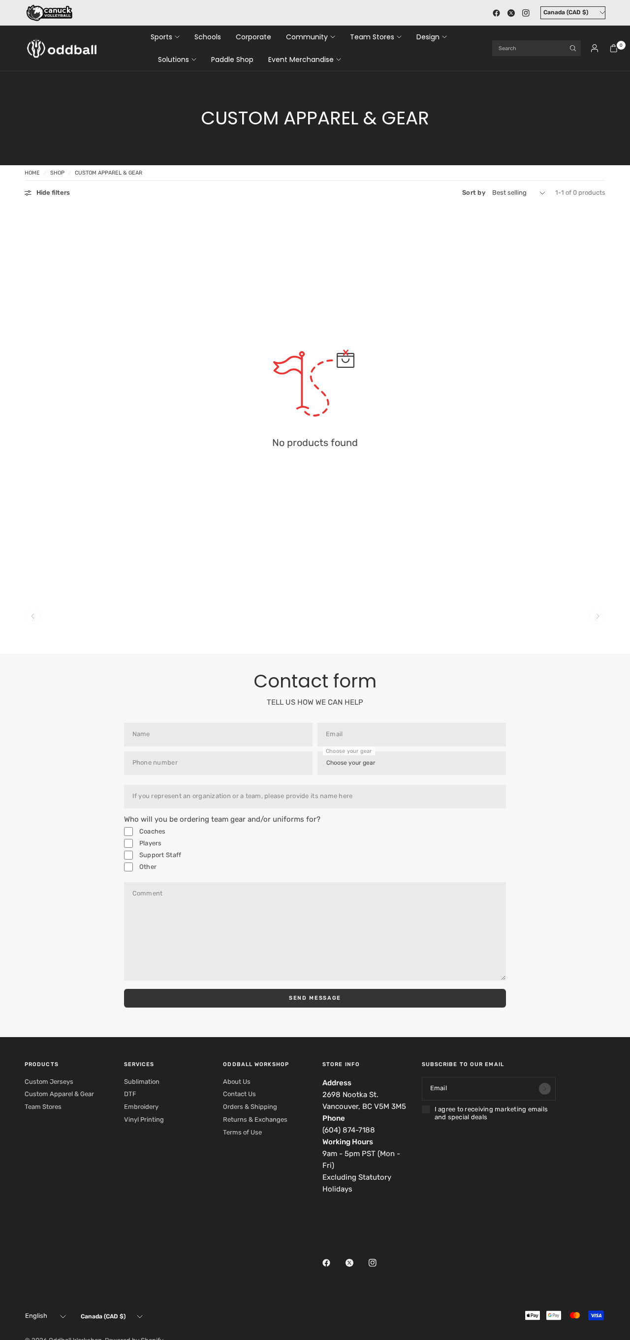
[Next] (597, 616)
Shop (57, 173)
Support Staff (160, 855)
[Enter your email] (545, 1089)
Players (150, 843)
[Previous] (32, 616)
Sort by (473, 192)
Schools (207, 37)
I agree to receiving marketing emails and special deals (491, 1113)
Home (32, 173)
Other (147, 866)
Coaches (152, 831)
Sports (161, 37)
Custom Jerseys (49, 1081)
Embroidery (141, 1106)
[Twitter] (511, 12)
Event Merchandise (301, 59)
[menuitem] (169, 37)
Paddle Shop (232, 59)
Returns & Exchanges (255, 1119)
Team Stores (372, 37)
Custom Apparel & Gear (108, 173)
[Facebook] (496, 12)
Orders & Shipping (250, 1106)
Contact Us (239, 1094)
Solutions (173, 59)
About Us (237, 1081)
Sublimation (141, 1081)
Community (307, 37)
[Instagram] (525, 12)
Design (428, 37)
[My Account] (594, 48)
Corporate (253, 37)
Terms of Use (242, 1132)
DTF (130, 1094)
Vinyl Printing (144, 1119)
